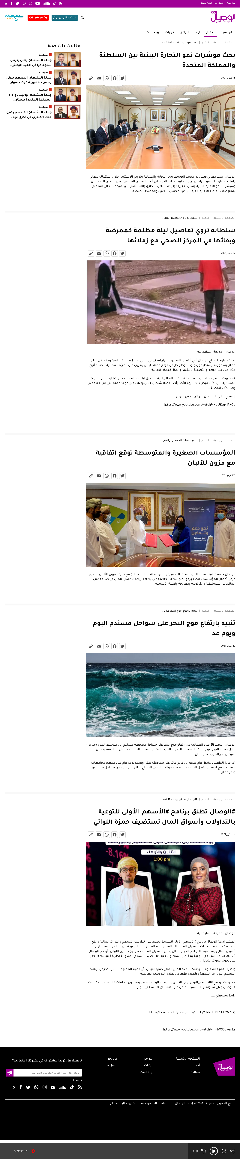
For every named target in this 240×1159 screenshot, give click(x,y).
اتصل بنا (219, 3)
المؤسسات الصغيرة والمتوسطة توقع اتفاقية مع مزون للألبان (178, 440)
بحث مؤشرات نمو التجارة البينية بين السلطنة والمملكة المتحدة (178, 43)
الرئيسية (226, 32)
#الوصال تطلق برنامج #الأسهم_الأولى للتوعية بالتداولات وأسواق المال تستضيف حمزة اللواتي (178, 799)
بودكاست (152, 32)
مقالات (195, 1072)
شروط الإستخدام (122, 1103)
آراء (198, 32)
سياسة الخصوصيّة (155, 1103)
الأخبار (210, 32)
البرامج (184, 32)
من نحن (231, 3)
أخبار (197, 1065)
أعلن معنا (206, 3)
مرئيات (169, 32)
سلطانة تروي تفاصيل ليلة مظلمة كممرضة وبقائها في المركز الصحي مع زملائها (178, 218)
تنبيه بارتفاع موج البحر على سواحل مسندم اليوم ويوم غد (178, 611)
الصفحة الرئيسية (224, 43)
